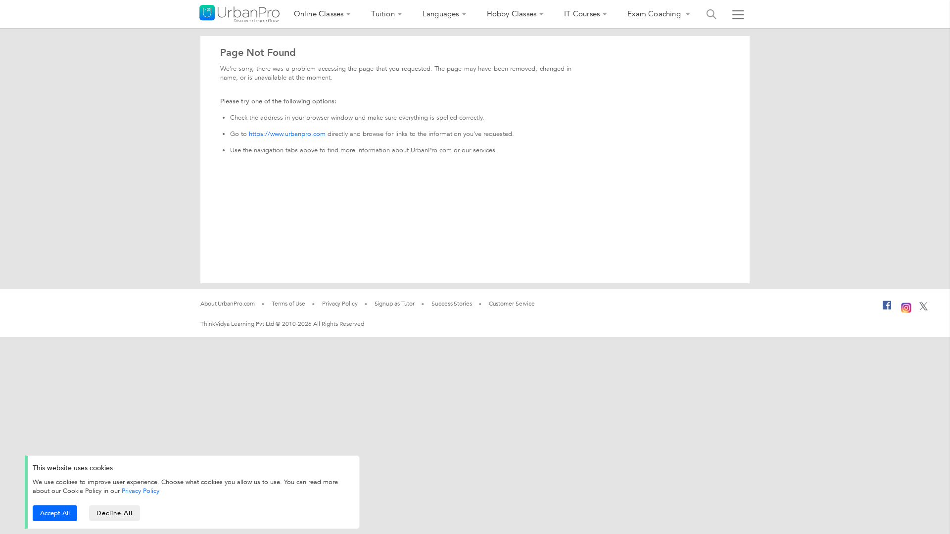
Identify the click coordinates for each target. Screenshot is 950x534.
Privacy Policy (140, 491)
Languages (441, 14)
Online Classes (319, 14)
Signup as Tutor (395, 304)
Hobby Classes (512, 14)
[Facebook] (887, 309)
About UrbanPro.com (227, 304)
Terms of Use (288, 304)
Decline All (114, 513)
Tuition (382, 14)
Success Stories (451, 304)
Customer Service (512, 304)
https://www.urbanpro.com (287, 134)
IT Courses (582, 14)
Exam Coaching (655, 14)
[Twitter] (923, 308)
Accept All (55, 513)
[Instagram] (906, 306)
